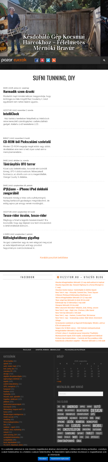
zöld (87, 437)
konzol (60, 425)
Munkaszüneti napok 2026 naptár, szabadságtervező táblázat (78, 336)
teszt (99, 433)
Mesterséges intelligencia (13, 414)
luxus (6, 412)
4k (63, 406)
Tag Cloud (27, 350)
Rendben (43, 459)
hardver (6, 392)
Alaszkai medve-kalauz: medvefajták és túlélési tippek (75, 290)
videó (60, 437)
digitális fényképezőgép (13, 376)
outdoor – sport (9, 427)
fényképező (70, 414)
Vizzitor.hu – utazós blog (82, 277)
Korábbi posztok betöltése (54, 257)
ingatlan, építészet (10, 399)
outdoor (97, 429)
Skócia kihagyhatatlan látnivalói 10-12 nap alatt (73, 298)
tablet (90, 433)
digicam (60, 414)
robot (60, 433)
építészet (95, 437)
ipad (97, 418)
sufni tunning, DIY (10, 435)
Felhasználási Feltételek (75, 350)
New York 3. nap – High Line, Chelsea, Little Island (74, 310)
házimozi (73, 418)
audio (89, 406)
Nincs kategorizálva (11, 422)
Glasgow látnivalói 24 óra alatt (66, 305)
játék (70, 421)
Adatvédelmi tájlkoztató (60, 459)
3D (59, 406)
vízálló (67, 437)
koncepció (7, 407)
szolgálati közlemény (12, 437)
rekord (6, 432)
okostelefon (71, 429)
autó (97, 406)
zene (81, 437)
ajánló (6, 364)
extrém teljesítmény (11, 384)
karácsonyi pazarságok (12, 404)
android (72, 406)
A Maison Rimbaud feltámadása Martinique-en (73, 295)
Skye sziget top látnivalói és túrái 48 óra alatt (72, 300)
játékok (6, 402)
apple (82, 406)
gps (92, 414)
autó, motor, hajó (10, 366)
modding (7, 420)
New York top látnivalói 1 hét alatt (68, 313)
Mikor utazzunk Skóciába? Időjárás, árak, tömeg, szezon (76, 308)
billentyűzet (69, 410)
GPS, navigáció (9, 386)
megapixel (86, 425)
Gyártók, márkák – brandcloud (48, 350)
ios (91, 418)
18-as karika (8, 361)
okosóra (86, 429)
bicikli (60, 410)
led (67, 425)
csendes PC (8, 371)
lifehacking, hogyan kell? (13, 409)
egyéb (6, 381)
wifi (75, 437)
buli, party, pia (9, 369)
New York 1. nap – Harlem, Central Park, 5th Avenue (75, 315)
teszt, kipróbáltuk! (10, 442)
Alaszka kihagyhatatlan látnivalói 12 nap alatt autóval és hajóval (79, 282)
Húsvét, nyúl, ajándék (12, 397)
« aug (59, 381)
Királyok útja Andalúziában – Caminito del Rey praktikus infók (78, 338)
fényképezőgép (82, 414)
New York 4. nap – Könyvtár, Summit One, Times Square (76, 293)
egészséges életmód (11, 379)
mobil (97, 425)
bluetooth (82, 410)
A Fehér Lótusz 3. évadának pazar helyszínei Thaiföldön (76, 333)
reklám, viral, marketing (12, 430)
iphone (61, 421)
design (6, 374)
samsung (70, 433)
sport (80, 433)
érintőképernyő (66, 440)
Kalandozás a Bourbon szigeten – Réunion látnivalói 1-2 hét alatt (80, 341)
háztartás (7, 394)
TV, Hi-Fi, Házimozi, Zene (13, 445)
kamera (80, 421)
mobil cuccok (9, 417)
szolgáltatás (8, 440)
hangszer (7, 389)
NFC (59, 429)
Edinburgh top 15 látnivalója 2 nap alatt (70, 303)
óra (5, 425)
